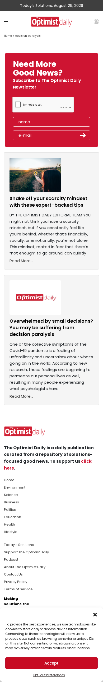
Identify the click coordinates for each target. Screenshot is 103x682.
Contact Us (13, 574)
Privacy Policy (15, 581)
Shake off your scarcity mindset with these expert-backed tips (48, 201)
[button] (95, 614)
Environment (14, 487)
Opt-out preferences (49, 675)
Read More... (21, 260)
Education (12, 516)
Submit (83, 135)
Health (9, 524)
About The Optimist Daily (24, 566)
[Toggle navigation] (6, 21)
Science (11, 494)
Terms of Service (18, 589)
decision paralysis (28, 36)
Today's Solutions (19, 544)
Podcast (11, 559)
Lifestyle (10, 531)
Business (11, 502)
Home (8, 36)
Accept (51, 663)
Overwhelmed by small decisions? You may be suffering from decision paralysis (51, 327)
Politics (10, 509)
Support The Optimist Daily (26, 552)
